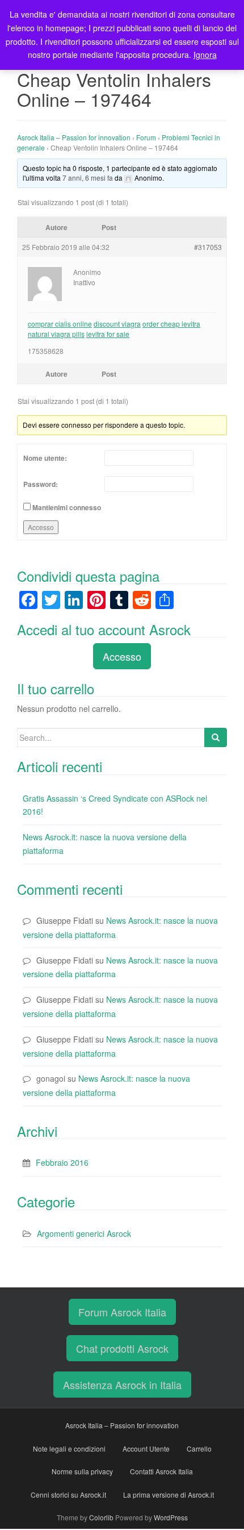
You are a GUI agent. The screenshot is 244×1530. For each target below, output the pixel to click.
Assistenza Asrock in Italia (122, 1384)
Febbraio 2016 (62, 1162)
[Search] (215, 737)
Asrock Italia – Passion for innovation (74, 137)
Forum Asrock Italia (122, 1311)
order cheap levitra (171, 323)
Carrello (199, 1448)
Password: (40, 484)
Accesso (41, 527)
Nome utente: (45, 458)
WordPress (171, 1517)
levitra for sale (107, 334)
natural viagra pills (56, 334)
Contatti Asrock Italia (161, 1471)
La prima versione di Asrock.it (168, 1494)
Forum (146, 137)
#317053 (208, 247)
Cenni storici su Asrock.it (68, 1494)
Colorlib (101, 1517)
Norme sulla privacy (82, 1471)
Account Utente (146, 1448)
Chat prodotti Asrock (122, 1348)
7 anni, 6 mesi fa (87, 177)
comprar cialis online (60, 323)
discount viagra (117, 323)
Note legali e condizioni (69, 1448)
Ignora (205, 54)
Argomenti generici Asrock (84, 1233)
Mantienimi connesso (66, 507)
